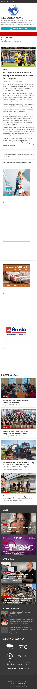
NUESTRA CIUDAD (10, 375)
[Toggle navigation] (3, 34)
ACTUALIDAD (8, 559)
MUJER (6, 510)
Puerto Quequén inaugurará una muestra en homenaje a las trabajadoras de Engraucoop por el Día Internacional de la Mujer (18, 548)
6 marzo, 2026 (7, 553)
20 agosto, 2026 (7, 436)
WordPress (24, 686)
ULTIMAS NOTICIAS (11, 608)
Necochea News (17, 81)
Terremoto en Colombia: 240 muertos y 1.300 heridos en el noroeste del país (17, 599)
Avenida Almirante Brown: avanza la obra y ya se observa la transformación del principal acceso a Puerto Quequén (18, 465)
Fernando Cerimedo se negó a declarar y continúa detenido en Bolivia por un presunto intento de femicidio (18, 576)
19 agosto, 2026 (7, 469)
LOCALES (5, 396)
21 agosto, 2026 (7, 405)
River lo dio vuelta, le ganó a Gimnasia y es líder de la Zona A (19, 155)
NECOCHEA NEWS (12, 17)
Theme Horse (21, 684)
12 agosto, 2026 (7, 602)
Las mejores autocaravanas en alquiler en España (18, 162)
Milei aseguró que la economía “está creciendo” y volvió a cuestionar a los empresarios (20, 629)
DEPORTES (6, 69)
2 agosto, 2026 (7, 531)
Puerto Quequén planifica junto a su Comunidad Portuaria (20, 613)
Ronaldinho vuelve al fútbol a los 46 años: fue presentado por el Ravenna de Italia (21, 620)
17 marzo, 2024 (7, 81)
